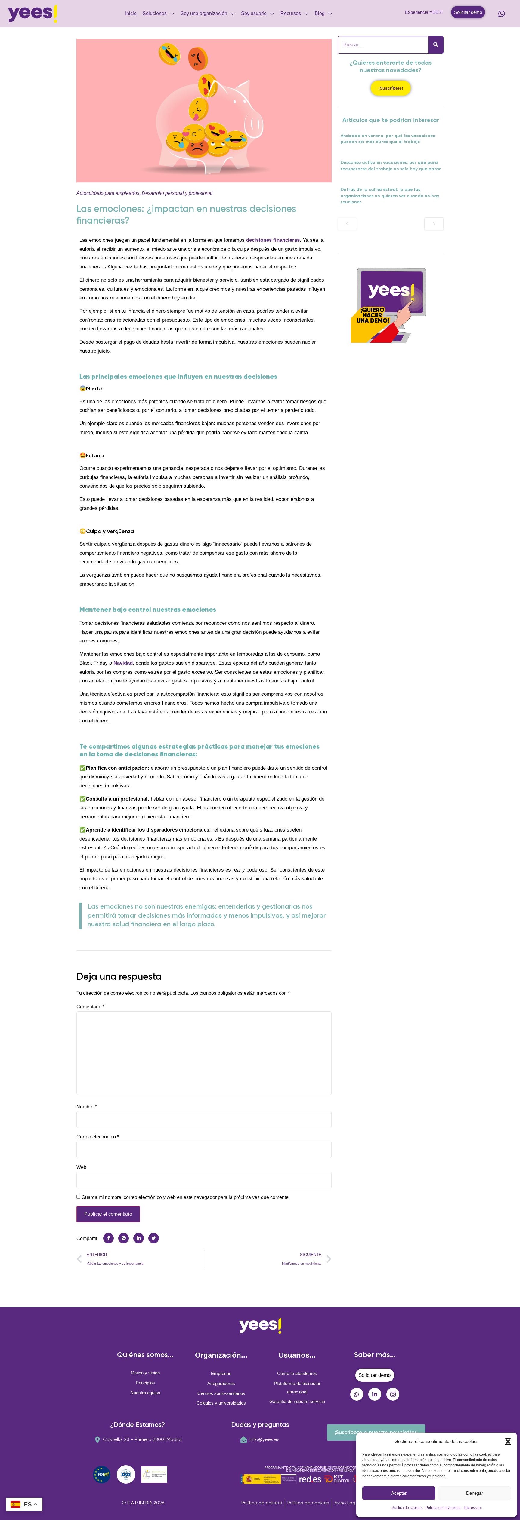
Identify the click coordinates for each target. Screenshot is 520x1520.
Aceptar (399, 1493)
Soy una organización (204, 13)
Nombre (86, 1106)
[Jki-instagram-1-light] (392, 1394)
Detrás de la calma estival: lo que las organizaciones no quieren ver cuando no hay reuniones (390, 196)
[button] (508, 1442)
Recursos (290, 13)
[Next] (434, 223)
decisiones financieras (273, 240)
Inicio (131, 13)
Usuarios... (297, 1355)
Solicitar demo (468, 12)
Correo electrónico (97, 1136)
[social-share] (108, 1238)
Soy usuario (254, 13)
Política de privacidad (443, 1508)
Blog (320, 13)
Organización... (221, 1355)
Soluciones (155, 13)
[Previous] (347, 223)
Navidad (123, 663)
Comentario (90, 1006)
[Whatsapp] (501, 13)
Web (81, 1167)
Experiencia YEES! (424, 12)
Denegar (474, 1493)
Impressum (473, 1508)
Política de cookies (407, 1508)
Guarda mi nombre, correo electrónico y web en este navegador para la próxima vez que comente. (186, 1197)
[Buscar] (435, 44)
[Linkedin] (374, 1394)
